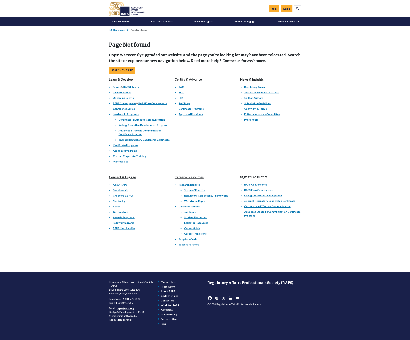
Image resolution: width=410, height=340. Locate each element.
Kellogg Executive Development (263, 195)
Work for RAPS (170, 305)
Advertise (167, 309)
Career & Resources (287, 21)
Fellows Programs (123, 222)
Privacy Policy (169, 314)
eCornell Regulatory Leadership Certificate (144, 139)
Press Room (251, 119)
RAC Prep (184, 103)
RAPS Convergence (124, 103)
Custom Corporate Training (129, 156)
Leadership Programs (126, 114)
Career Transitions (195, 233)
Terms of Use (169, 318)
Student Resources (195, 217)
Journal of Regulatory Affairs (261, 92)
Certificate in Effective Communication (142, 119)
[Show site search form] (297, 8)
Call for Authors (253, 97)
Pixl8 (141, 311)
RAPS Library (131, 86)
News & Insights (203, 21)
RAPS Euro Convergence (152, 103)
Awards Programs (124, 217)
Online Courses (122, 92)
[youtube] (237, 298)
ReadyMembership (120, 319)
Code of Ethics (169, 295)
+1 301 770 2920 (130, 298)
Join (274, 8)
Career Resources (189, 206)
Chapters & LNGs (123, 195)
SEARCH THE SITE (122, 70)
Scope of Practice (194, 190)
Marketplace (120, 161)
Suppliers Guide (188, 239)
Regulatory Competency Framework (206, 195)
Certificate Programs (125, 145)
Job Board (190, 211)
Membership (120, 190)
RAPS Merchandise (124, 228)
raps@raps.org (125, 308)
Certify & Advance (162, 21)
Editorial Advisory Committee (262, 114)
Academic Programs (125, 150)
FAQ (163, 323)
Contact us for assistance (243, 60)
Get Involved (120, 211)
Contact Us (167, 300)
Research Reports (189, 184)
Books (117, 86)
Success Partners (189, 244)
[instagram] (216, 298)
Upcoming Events (123, 97)
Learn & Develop (120, 21)
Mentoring (119, 200)
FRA (181, 97)
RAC (181, 86)
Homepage (119, 29)
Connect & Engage (244, 21)
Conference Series (124, 108)
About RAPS (120, 184)
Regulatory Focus (254, 86)
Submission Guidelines (257, 103)
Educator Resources (196, 222)
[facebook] (209, 298)
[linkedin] (230, 298)
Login (286, 8)
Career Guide (192, 228)
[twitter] (223, 298)
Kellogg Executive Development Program (143, 125)
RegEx (116, 206)
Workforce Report (195, 200)
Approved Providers (191, 114)
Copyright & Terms (255, 108)
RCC (181, 92)
